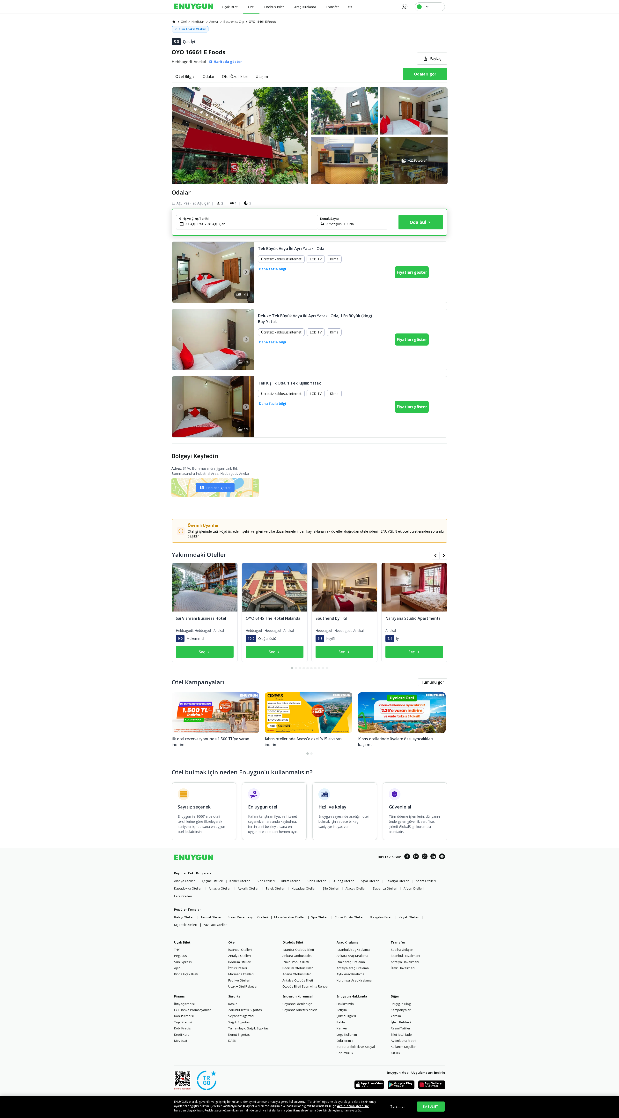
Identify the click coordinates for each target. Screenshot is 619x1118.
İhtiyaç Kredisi (184, 1004)
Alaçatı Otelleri (356, 888)
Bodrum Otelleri (239, 962)
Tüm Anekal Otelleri (192, 29)
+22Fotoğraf (417, 161)
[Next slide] (246, 272)
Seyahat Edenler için (297, 1004)
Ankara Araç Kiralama (352, 955)
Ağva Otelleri (370, 881)
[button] (309, 135)
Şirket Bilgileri (346, 1016)
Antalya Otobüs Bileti (297, 980)
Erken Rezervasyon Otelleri (248, 917)
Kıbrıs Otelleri (316, 881)
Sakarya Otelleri (397, 881)
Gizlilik (395, 1053)
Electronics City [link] (233, 22)
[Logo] (193, 7)
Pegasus (180, 955)
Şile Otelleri (331, 888)
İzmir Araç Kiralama (351, 962)
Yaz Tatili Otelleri (215, 924)
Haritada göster (218, 487)
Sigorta (234, 996)
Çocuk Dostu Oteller (349, 917)
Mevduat (180, 1040)
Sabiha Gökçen (402, 949)
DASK (232, 1040)
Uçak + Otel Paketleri (243, 986)
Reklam (342, 1022)
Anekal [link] (214, 22)
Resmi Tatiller (400, 1028)
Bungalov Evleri (381, 917)
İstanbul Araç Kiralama (353, 949)
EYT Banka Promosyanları (193, 1010)
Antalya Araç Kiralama (353, 968)
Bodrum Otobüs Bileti (297, 968)
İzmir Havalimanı (403, 968)
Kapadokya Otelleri (188, 888)
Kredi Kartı (181, 1034)
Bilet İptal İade (401, 1034)
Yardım (396, 1016)
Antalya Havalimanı (405, 962)
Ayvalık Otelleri (248, 888)
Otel (232, 942)
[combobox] (249, 223)
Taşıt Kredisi (183, 1022)
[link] (174, 21)
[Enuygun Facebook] (407, 857)
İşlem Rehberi (401, 1022)
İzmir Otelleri (237, 968)
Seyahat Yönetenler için (299, 1010)
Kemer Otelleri (240, 881)
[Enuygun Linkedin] (433, 857)
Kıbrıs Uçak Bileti (186, 974)
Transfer (398, 942)
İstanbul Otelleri (240, 949)
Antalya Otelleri (239, 955)
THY (177, 949)
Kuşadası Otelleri (304, 888)
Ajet (177, 968)
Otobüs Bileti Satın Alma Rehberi (306, 986)
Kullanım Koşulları (404, 1046)
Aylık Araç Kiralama (350, 974)
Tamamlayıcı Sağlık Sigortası (248, 1028)
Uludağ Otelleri (343, 881)
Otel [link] (184, 22)
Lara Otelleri (183, 896)
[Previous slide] (180, 272)
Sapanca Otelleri (385, 888)
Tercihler (397, 1106)
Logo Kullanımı (347, 1034)
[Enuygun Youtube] (442, 857)
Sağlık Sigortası (239, 1022)
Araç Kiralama (348, 942)
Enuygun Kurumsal (297, 996)
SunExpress (183, 962)
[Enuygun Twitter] (424, 857)
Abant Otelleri (426, 881)
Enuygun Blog (401, 1004)
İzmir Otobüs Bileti (295, 962)
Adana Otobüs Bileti (296, 974)
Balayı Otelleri (184, 917)
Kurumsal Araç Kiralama (354, 980)
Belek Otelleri (275, 888)
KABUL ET (430, 1106)
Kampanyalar (401, 1010)
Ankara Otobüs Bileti (297, 955)
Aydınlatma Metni (403, 1040)
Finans (179, 996)
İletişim (342, 1010)
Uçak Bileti (183, 942)
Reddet (209, 1110)
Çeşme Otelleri (212, 881)
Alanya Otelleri (185, 881)
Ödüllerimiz (345, 1040)
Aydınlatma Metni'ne (353, 1106)
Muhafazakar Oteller (289, 917)
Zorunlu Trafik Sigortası (245, 1010)
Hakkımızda (345, 1004)
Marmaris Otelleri (241, 974)
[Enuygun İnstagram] (416, 857)
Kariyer (342, 1028)
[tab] (185, 76)
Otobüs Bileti (293, 942)
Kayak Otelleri (409, 917)
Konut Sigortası (239, 1034)
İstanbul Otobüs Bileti (298, 949)
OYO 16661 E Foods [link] (262, 22)
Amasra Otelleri (220, 888)
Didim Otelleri (291, 881)
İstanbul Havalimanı (405, 955)
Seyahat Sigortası (241, 1016)
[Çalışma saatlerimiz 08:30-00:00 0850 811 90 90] (404, 4)
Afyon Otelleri (414, 888)
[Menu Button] (350, 7)
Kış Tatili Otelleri (185, 924)
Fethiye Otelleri (239, 980)
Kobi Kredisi (183, 1028)
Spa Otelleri (319, 917)
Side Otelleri (266, 881)
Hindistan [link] (198, 22)
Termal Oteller (211, 917)
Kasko (232, 1004)
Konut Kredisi (184, 1016)
